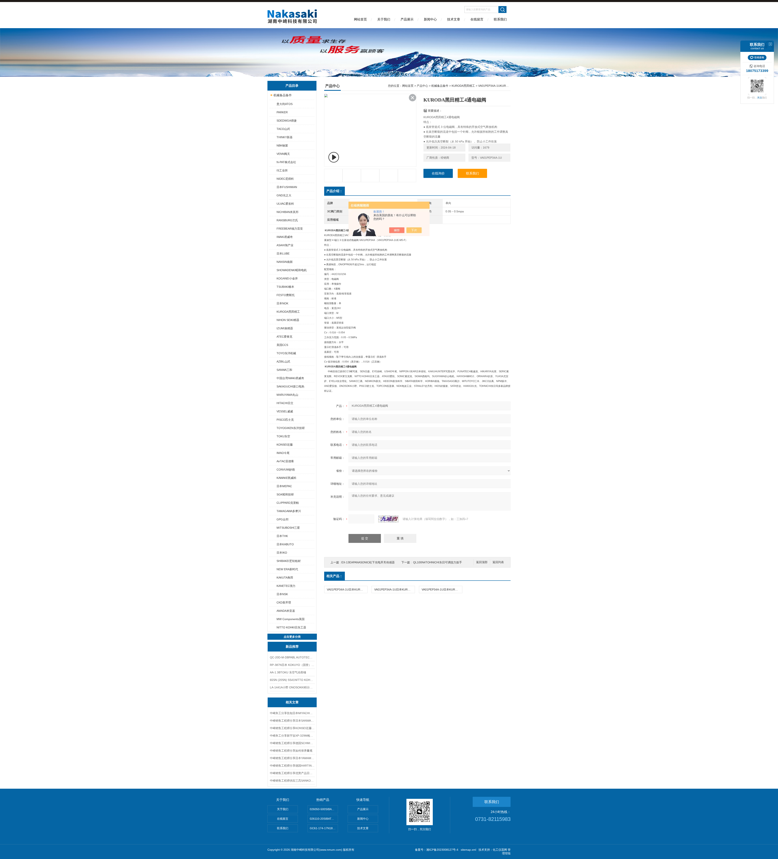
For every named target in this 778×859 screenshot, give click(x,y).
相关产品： (334, 576)
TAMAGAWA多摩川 (289, 511)
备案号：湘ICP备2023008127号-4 (436, 849)
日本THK (282, 536)
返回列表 (498, 562)
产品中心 (422, 85)
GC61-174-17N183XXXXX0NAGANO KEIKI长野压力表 (324, 828)
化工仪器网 (500, 849)
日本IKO (282, 552)
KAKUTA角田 (285, 577)
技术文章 (453, 19)
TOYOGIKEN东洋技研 (291, 428)
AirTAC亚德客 (285, 461)
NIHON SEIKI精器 (288, 320)
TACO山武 (283, 129)
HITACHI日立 (285, 403)
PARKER (282, 112)
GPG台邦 (283, 519)
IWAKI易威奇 (285, 237)
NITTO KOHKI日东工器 (291, 627)
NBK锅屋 (282, 145)
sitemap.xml (468, 849)
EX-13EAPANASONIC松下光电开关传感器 (368, 562)
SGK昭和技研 (285, 494)
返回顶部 (481, 562)
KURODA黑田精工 (288, 311)
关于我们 (383, 19)
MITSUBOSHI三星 (288, 527)
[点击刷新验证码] (388, 519)
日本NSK (282, 594)
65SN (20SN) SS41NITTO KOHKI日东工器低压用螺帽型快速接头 (292, 679)
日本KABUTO (285, 544)
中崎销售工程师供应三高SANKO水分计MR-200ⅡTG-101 (292, 780)
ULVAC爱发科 (285, 203)
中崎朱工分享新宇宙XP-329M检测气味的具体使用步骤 (292, 735)
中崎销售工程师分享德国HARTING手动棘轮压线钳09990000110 (292, 765)
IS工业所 (282, 170)
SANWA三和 (284, 369)
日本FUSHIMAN (287, 187)
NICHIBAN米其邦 (287, 212)
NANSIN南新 (285, 261)
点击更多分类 (292, 636)
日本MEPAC (284, 486)
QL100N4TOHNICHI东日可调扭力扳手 (437, 562)
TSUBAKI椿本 (285, 286)
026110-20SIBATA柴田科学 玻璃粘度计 (324, 818)
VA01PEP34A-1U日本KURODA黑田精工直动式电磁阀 (347, 589)
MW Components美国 (291, 619)
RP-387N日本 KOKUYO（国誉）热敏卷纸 (292, 664)
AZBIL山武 (283, 361)
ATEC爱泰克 (284, 336)
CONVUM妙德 (286, 469)
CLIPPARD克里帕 (288, 502)
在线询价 (438, 173)
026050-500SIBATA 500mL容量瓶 (324, 809)
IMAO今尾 (283, 453)
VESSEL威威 (285, 411)
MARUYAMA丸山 (287, 394)
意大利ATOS (285, 104)
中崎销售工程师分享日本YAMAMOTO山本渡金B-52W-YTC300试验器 (292, 758)
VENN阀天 (283, 153)
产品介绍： (334, 191)
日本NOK (282, 303)
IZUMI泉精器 (285, 328)
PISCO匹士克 (285, 419)
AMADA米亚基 (286, 610)
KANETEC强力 (286, 585)
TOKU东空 (283, 436)
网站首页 (360, 19)
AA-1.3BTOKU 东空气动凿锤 (288, 672)
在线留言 (476, 19)
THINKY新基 (285, 137)
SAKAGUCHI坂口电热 (290, 386)
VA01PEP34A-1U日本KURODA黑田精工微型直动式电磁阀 (442, 589)
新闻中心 (430, 19)
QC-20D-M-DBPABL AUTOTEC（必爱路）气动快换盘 (292, 657)
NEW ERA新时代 (287, 569)
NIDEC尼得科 (285, 178)
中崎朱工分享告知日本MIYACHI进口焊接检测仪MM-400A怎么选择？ (292, 713)
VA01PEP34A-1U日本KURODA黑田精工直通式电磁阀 (394, 589)
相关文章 (292, 702)
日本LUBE (283, 253)
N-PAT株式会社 (286, 162)
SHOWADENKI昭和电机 (292, 270)
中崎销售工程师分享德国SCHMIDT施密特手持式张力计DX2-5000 (292, 743)
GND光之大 (284, 195)
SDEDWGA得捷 (287, 120)
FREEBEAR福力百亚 (290, 228)
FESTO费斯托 (286, 295)
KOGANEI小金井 (287, 278)
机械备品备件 (283, 95)
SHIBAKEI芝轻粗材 (289, 561)
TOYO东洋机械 (286, 353)
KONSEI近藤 (285, 444)
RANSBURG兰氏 (287, 220)
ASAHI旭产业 (285, 245)
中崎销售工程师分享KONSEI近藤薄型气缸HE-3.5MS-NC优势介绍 (292, 728)
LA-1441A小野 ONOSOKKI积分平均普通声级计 (292, 687)
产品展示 (407, 19)
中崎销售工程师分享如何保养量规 (291, 750)
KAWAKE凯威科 (286, 477)
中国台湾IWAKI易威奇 (290, 378)
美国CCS (282, 345)
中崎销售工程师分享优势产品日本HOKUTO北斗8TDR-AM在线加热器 (292, 773)
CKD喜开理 (284, 602)
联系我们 (500, 19)
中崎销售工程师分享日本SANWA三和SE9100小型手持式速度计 (292, 720)
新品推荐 (292, 646)
